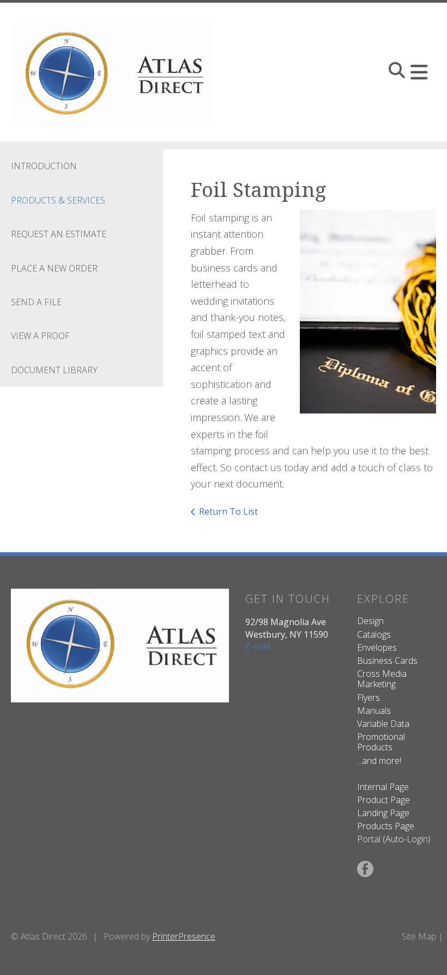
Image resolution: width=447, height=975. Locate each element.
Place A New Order (54, 268)
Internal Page (383, 787)
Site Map (419, 936)
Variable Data (383, 724)
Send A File (36, 302)
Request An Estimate (58, 234)
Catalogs (374, 634)
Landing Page (383, 813)
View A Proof (40, 336)
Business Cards (387, 661)
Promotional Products (381, 742)
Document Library (54, 370)
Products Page (385, 826)
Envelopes (377, 647)
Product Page (383, 800)
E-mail (257, 646)
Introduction (44, 166)
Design (370, 621)
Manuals (374, 711)
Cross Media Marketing (382, 679)
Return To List (228, 511)
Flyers (368, 698)
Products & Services (58, 200)
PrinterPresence (183, 936)
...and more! (379, 761)
